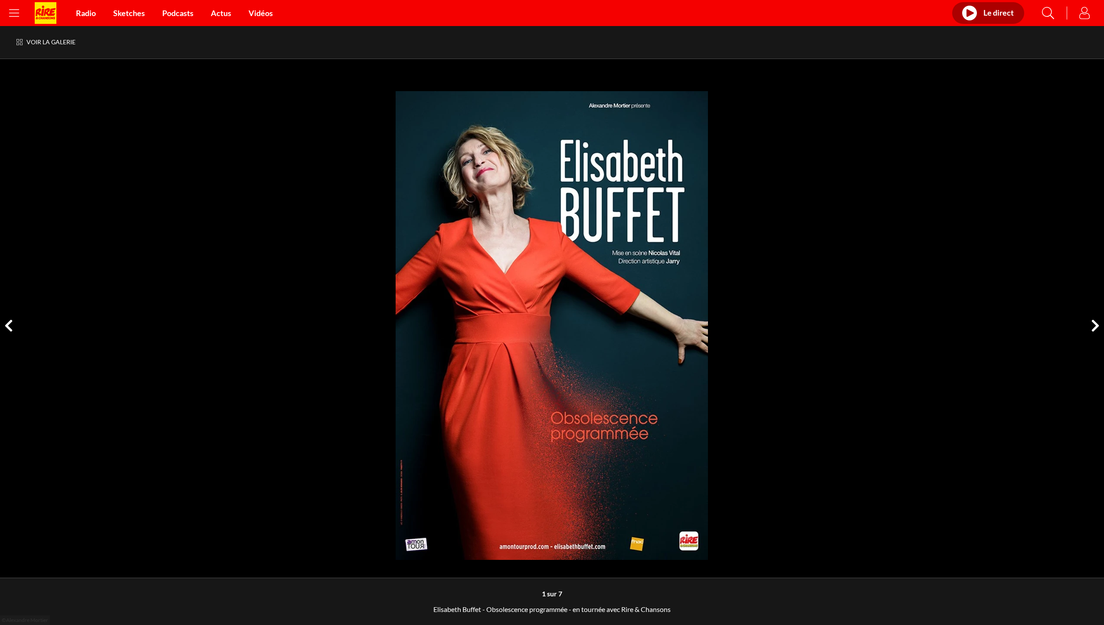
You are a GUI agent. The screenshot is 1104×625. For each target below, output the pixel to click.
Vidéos (261, 13)
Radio (86, 13)
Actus (221, 13)
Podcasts (177, 13)
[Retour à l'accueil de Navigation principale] (45, 13)
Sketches (129, 13)
